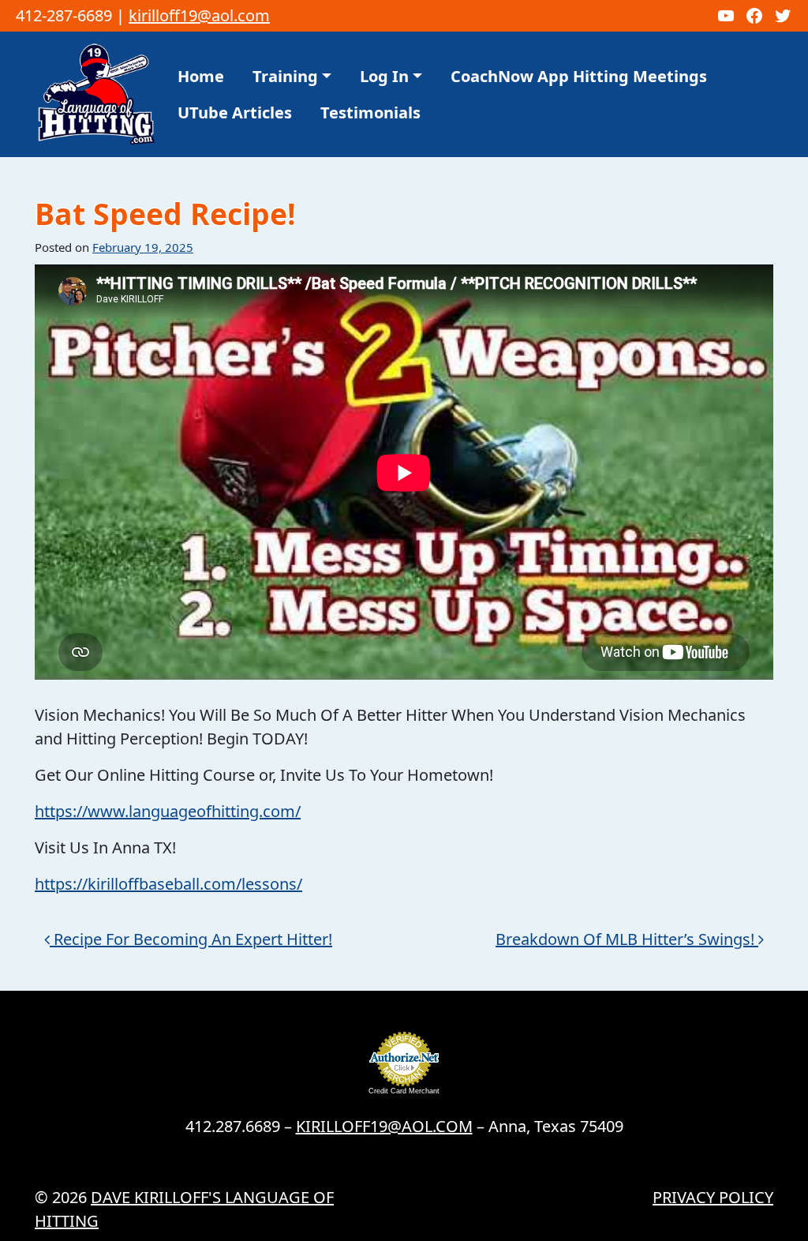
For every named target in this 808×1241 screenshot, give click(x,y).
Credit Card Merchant (404, 1091)
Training (285, 76)
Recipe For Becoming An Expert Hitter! (191, 939)
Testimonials (370, 112)
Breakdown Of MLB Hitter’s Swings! (627, 939)
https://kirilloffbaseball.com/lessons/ (168, 883)
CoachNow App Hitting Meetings (579, 76)
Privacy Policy (713, 1197)
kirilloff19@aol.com (199, 15)
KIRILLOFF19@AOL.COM (384, 1126)
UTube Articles (235, 112)
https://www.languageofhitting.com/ (168, 811)
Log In (384, 76)
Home (201, 76)
